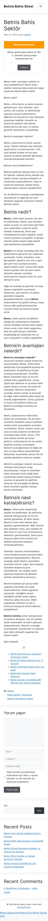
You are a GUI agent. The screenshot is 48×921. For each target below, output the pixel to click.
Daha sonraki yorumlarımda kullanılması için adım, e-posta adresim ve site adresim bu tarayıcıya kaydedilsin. (22, 777)
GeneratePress (24, 907)
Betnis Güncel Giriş (10, 913)
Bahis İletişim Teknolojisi (19, 695)
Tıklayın (24, 67)
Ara (5, 805)
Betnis (10, 691)
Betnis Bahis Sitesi (18, 6)
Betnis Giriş (26, 913)
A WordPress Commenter (17, 888)
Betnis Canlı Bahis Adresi (20, 698)
